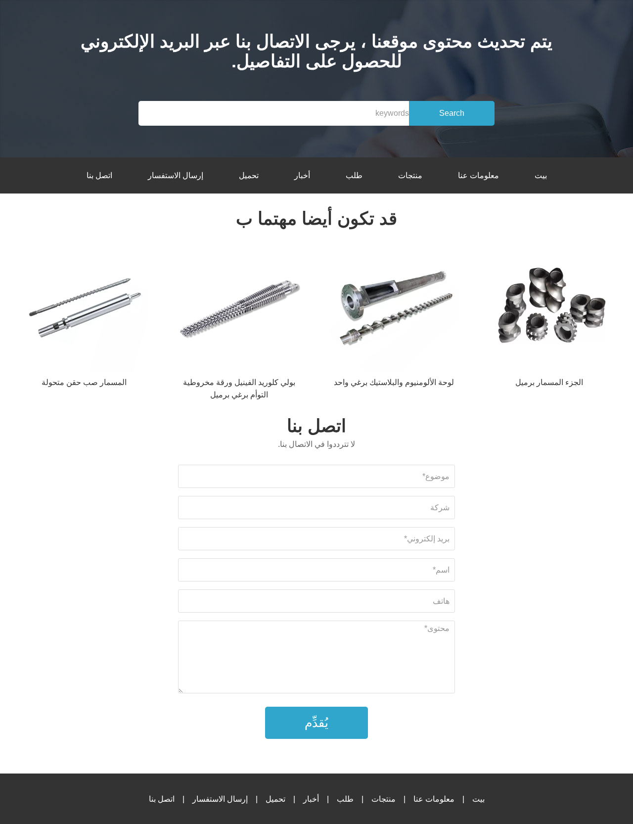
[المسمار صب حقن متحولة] (84, 310)
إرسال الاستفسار (175, 175)
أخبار (302, 175)
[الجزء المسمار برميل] (549, 310)
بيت (541, 175)
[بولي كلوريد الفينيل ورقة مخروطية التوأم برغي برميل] (239, 310)
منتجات (410, 175)
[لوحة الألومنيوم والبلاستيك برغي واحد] (394, 310)
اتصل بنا (99, 175)
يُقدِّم (316, 722)
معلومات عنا (478, 175)
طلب (354, 175)
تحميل (249, 175)
